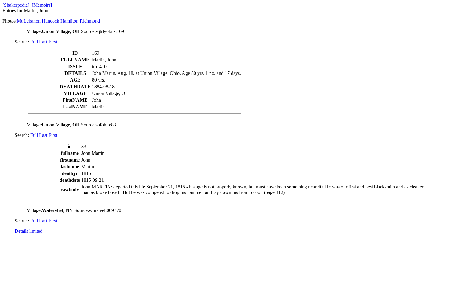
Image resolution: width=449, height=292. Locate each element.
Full (34, 41)
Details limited (28, 231)
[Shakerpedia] (15, 5)
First (53, 41)
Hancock (50, 21)
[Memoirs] (42, 5)
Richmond (90, 21)
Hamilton (69, 21)
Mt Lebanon (29, 21)
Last (43, 41)
